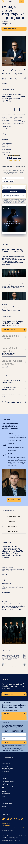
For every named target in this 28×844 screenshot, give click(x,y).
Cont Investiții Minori (5, 771)
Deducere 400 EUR (5, 772)
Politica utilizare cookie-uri (7, 840)
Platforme (4, 778)
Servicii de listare (5, 808)
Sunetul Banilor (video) (7, 786)
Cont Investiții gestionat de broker (8, 768)
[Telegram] (22, 819)
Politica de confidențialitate (8, 839)
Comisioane (4, 776)
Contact (3, 835)
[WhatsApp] (19, 819)
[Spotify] (11, 819)
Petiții (25, 835)
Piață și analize (5, 779)
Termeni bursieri (5, 784)
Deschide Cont (21, 2)
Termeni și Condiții (13, 837)
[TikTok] (16, 819)
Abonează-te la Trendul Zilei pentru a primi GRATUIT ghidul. (14, 196)
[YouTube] (14, 819)
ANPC (16, 840)
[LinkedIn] (3, 819)
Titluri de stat (4, 801)
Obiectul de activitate (6, 793)
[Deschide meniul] (25, 2)
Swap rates (4, 806)
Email (4, 738)
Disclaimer (4, 837)
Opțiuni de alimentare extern (7, 804)
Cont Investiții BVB (5, 766)
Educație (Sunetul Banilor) (8, 781)
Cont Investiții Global (5, 765)
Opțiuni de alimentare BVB (7, 803)
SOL (20, 840)
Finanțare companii (6, 783)
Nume (4, 734)
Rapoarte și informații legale (16, 835)
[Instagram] (8, 819)
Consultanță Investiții (6, 769)
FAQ (7, 835)
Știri (3, 787)
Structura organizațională (6, 794)
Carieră (3, 796)
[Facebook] (5, 819)
